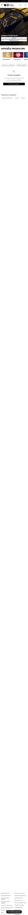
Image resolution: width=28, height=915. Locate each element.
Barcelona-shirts (18, 900)
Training (23, 98)
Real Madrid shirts (19, 897)
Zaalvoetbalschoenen (6, 895)
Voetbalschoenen (5, 893)
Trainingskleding (18, 907)
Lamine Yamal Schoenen (7, 905)
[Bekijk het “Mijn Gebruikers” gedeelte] (25, 5)
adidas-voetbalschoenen (7, 907)
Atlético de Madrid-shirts (20, 902)
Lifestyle (17, 98)
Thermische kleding (19, 905)
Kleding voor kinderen (20, 893)
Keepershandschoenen (7, 98)
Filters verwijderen (14, 84)
